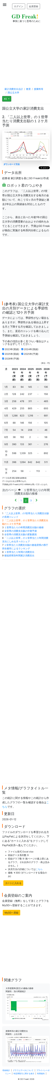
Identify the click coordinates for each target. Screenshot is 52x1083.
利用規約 (41, 1073)
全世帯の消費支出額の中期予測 (20, 530)
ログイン (18, 6)
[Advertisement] (26, 52)
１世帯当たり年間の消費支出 (19, 552)
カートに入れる (13, 883)
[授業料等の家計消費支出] (27, 1049)
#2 (6, 98)
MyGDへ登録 (11, 912)
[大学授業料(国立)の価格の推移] (27, 1006)
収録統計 (6, 1070)
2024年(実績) (31, 349)
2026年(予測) (12, 358)
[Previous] (16, 500)
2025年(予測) (31, 353)
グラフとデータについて (23, 1070)
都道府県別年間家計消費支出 (19, 555)
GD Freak (25, 16)
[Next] (36, 500)
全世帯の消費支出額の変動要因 (20, 534)
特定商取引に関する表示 (24, 1073)
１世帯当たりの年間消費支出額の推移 (24, 527)
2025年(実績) (12, 353)
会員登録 (33, 6)
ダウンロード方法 (11, 164)
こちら (39, 869)
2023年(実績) (12, 349)
